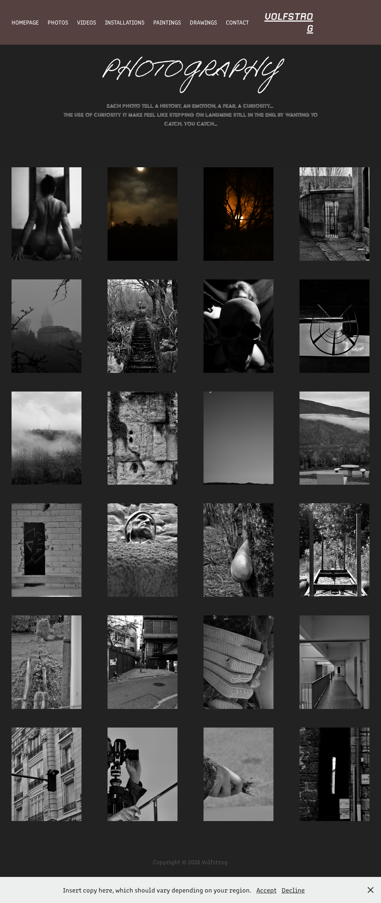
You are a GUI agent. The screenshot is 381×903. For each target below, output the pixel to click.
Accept (266, 889)
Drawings (203, 22)
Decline (293, 889)
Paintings (167, 22)
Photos (58, 22)
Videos (86, 22)
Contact (237, 22)
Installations (124, 22)
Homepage (25, 22)
